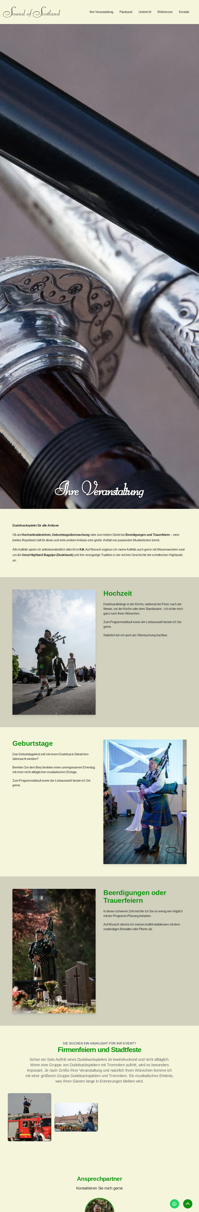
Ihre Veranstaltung (101, 12)
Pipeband (126, 12)
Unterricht (145, 12)
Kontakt (184, 12)
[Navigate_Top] (188, 1204)
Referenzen (165, 12)
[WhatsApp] (174, 1204)
